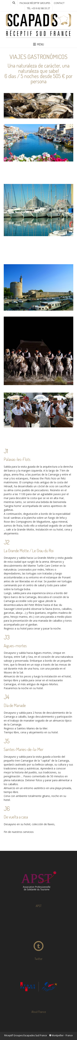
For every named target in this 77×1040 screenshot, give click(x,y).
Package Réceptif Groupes (35, 3)
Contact (59, 3)
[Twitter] (38, 933)
